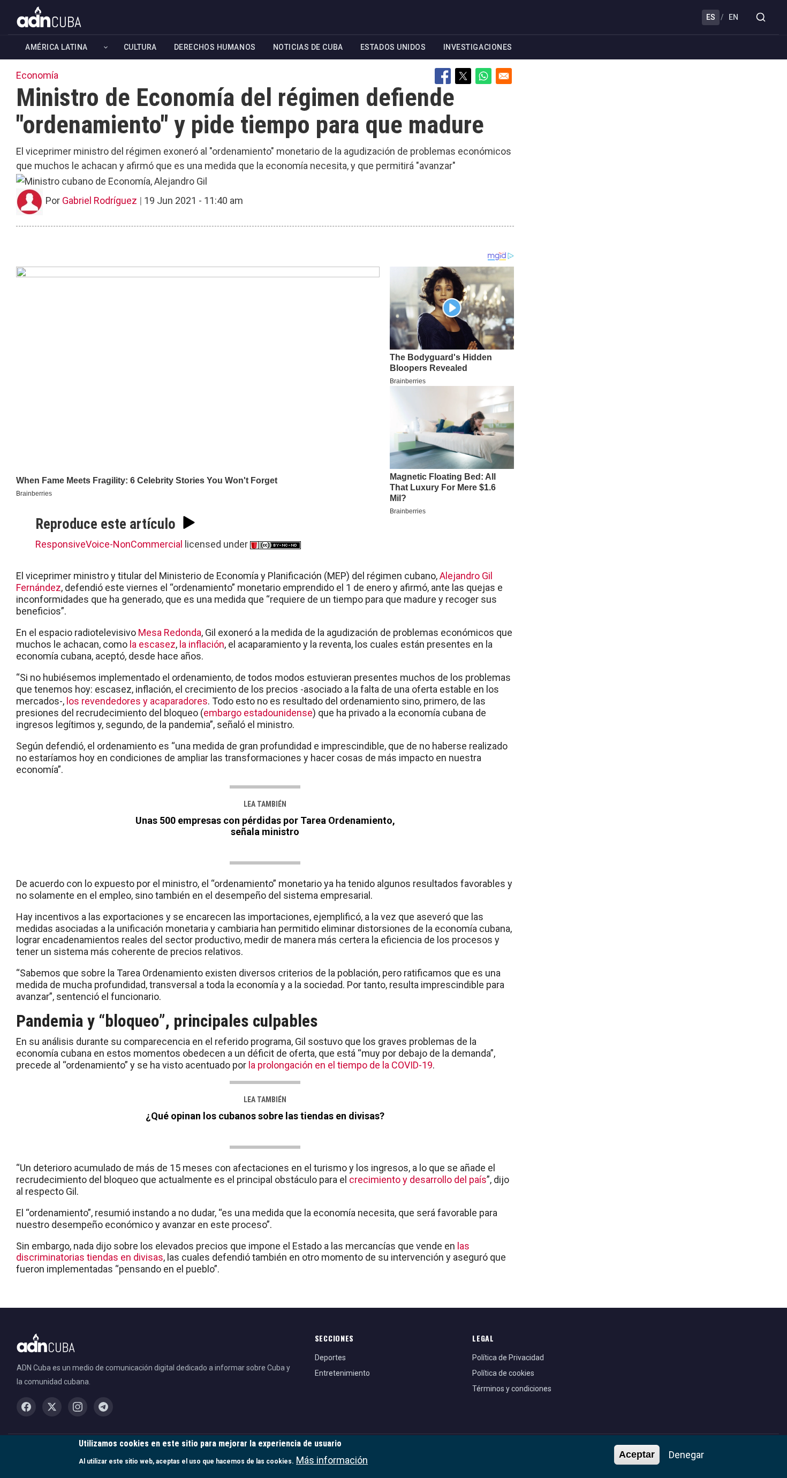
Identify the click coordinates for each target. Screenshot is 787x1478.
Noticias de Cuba (308, 47)
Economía (37, 75)
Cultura (140, 47)
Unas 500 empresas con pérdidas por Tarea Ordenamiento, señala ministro (265, 826)
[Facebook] (26, 1406)
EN (733, 17)
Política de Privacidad (508, 1357)
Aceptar (637, 1454)
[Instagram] (77, 1406)
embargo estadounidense (258, 712)
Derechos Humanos (215, 47)
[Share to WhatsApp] (483, 76)
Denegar (686, 1454)
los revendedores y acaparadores (137, 701)
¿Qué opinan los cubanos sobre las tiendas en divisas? (265, 1115)
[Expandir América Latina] (105, 47)
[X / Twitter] (52, 1406)
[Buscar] (760, 17)
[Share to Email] (504, 76)
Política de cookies (503, 1373)
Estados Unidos (393, 47)
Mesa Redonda (169, 632)
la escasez (153, 644)
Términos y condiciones (511, 1388)
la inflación (200, 644)
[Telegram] (103, 1406)
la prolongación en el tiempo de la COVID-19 (340, 1065)
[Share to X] (463, 76)
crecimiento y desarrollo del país (418, 1179)
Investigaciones (477, 47)
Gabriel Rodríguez (99, 200)
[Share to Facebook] (443, 76)
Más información (332, 1459)
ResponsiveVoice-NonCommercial (109, 544)
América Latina (56, 47)
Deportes (330, 1357)
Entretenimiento (342, 1373)
